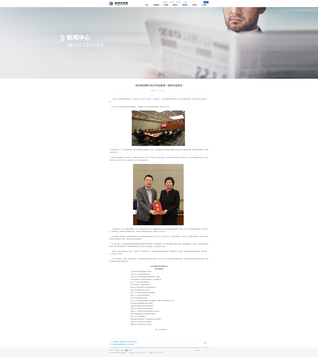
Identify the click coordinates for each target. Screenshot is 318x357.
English (185, 2)
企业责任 (194, 5)
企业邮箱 (165, 2)
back (205, 343)
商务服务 (184, 5)
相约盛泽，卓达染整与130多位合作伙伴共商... (126, 342)
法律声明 (111, 350)
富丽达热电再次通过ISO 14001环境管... (124, 344)
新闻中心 (175, 5)
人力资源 (203, 5)
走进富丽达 (156, 5)
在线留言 (123, 350)
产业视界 (165, 5)
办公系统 (172, 2)
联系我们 (178, 2)
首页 (147, 5)
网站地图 (117, 350)
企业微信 (130, 350)
